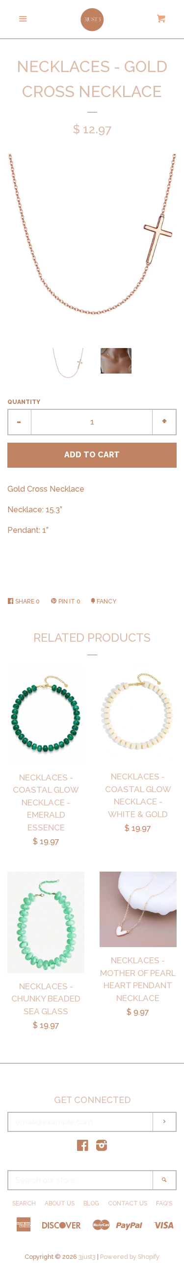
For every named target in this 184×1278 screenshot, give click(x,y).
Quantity (23, 402)
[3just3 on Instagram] (101, 1147)
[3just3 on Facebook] (83, 1147)
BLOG (91, 1203)
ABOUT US (60, 1203)
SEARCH (24, 1203)
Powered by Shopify (129, 1256)
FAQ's (164, 1203)
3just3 (87, 1256)
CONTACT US (127, 1203)
